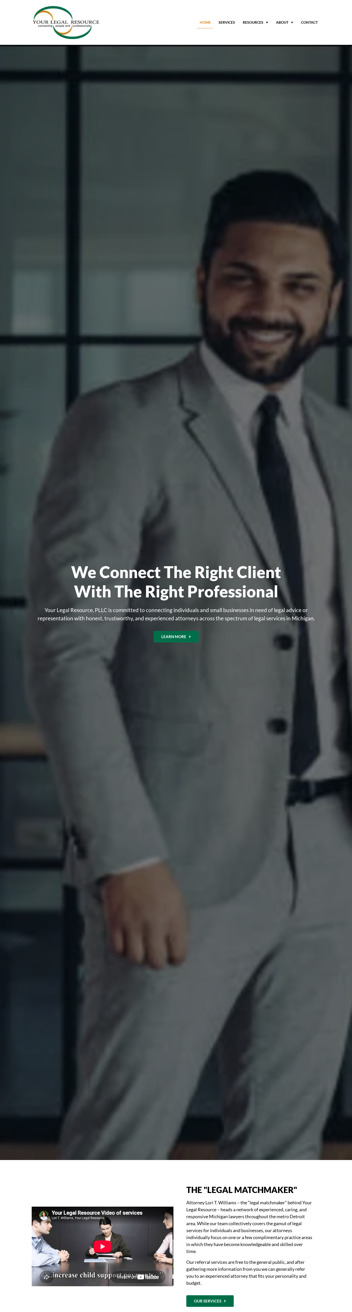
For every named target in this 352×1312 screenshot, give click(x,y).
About (282, 22)
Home (205, 22)
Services (227, 22)
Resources (253, 22)
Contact (309, 22)
